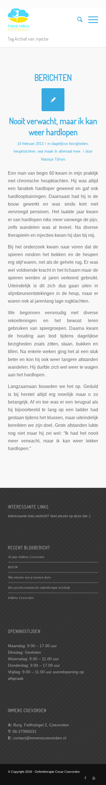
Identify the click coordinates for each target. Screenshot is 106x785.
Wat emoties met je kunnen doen (29, 577)
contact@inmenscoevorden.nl (39, 738)
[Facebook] (85, 778)
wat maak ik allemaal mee (59, 151)
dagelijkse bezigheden (69, 144)
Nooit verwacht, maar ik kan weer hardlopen (53, 126)
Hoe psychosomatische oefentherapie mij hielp (39, 587)
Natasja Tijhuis (53, 159)
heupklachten (24, 151)
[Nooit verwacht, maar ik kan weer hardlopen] (53, 99)
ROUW (13, 567)
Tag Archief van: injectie (28, 39)
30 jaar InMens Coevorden (26, 556)
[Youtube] (94, 778)
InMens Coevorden (21, 597)
